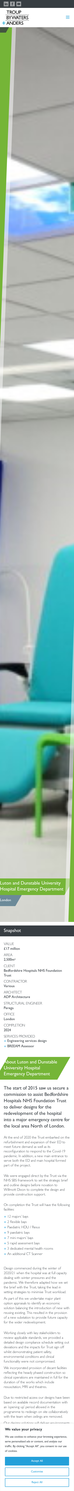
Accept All (37, 1461)
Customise (37, 1471)
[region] (37, 1457)
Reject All (37, 1482)
